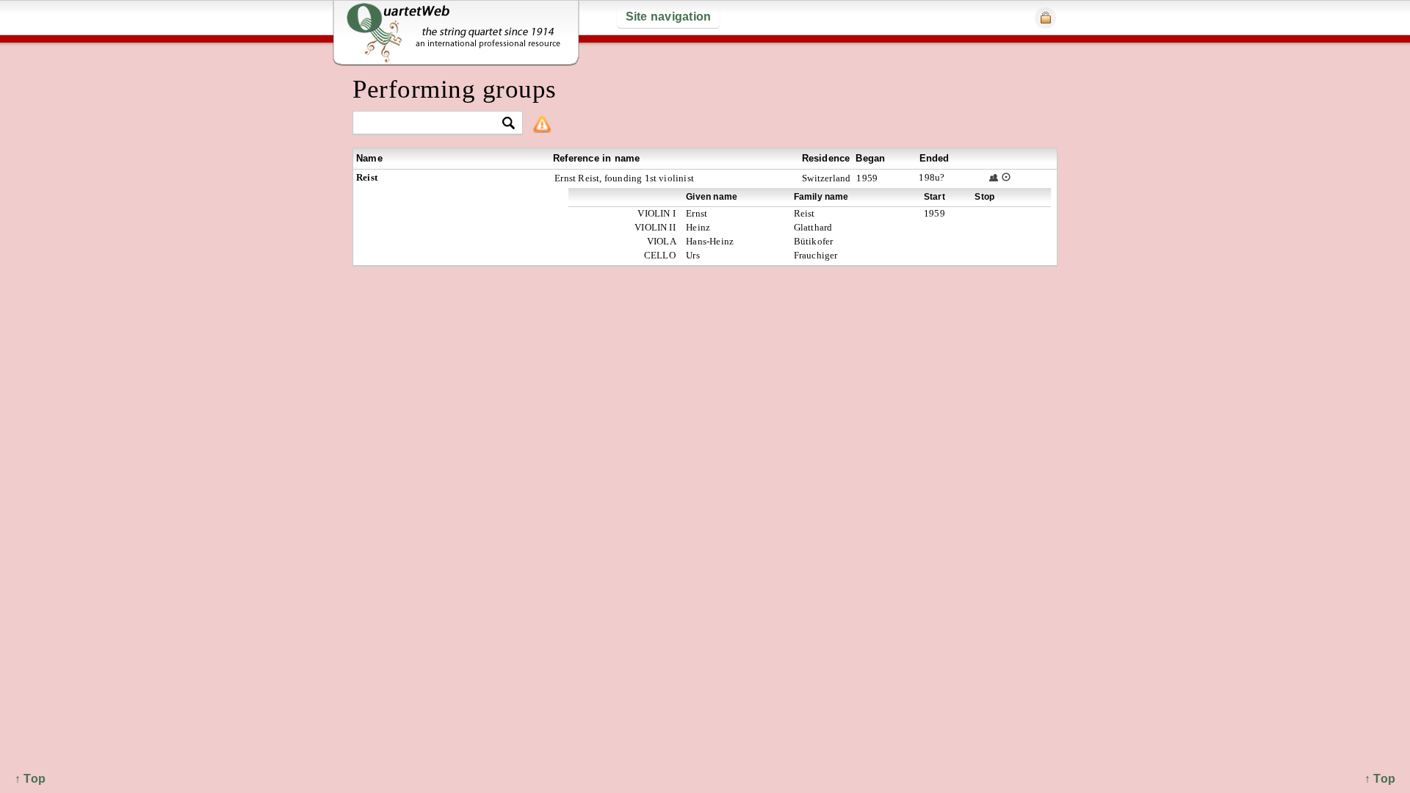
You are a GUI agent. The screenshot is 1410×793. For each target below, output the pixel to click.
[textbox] (431, 124)
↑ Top (1379, 778)
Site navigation (669, 16)
